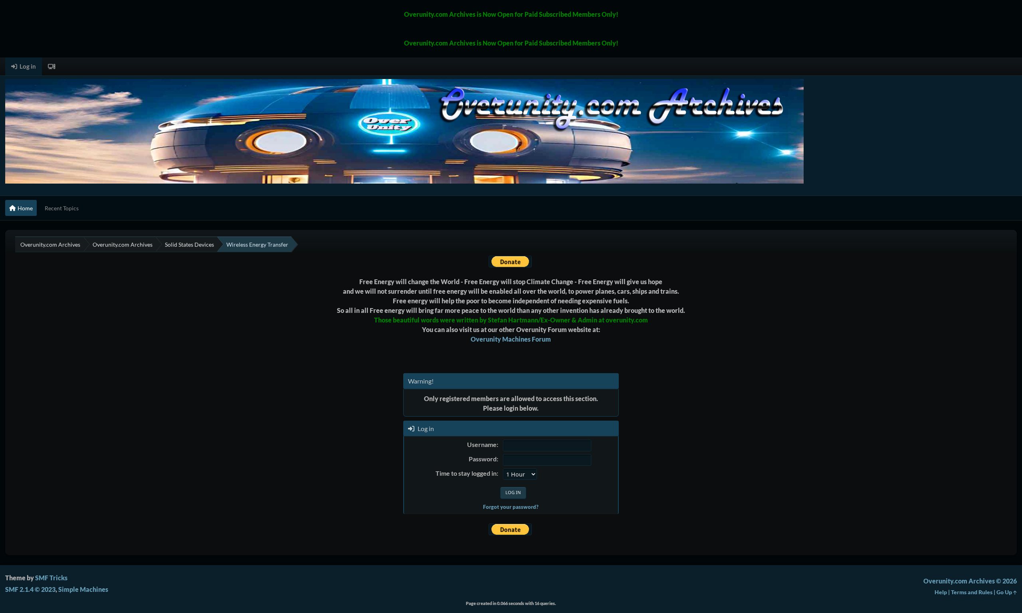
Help (941, 592)
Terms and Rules (971, 592)
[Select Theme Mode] (51, 66)
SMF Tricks (51, 577)
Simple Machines (83, 589)
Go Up (1004, 592)
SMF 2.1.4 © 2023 (30, 589)
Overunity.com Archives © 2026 (970, 581)
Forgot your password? (511, 507)
